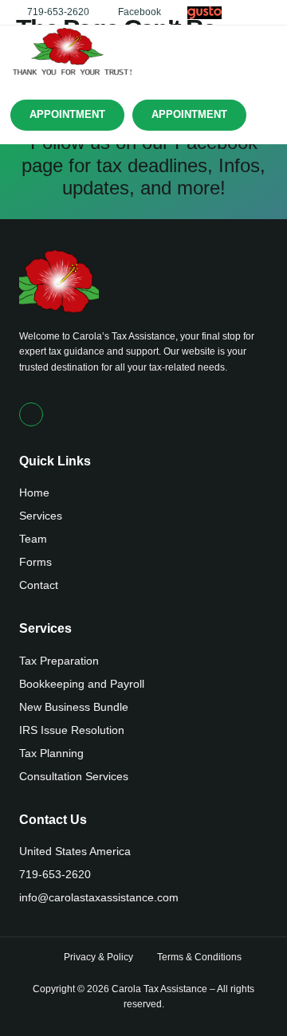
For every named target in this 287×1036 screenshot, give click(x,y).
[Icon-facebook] (31, 414)
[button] (265, 52)
